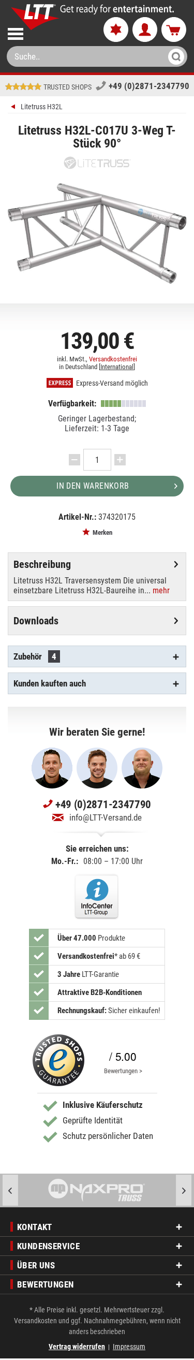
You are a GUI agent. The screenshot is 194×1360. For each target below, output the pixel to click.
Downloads (35, 621)
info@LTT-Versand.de (105, 817)
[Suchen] (173, 56)
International (116, 367)
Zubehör (34, 656)
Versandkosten (35, 1321)
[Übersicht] (14, 108)
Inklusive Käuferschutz (103, 1105)
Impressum (129, 1346)
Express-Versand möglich (111, 383)
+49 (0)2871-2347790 (149, 86)
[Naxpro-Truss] (97, 1190)
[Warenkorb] (173, 30)
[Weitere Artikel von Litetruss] (97, 162)
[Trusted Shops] (58, 1060)
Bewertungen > (123, 1071)
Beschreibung (42, 564)
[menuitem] (47, 32)
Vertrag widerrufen (77, 1346)
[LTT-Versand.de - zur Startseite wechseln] (35, 17)
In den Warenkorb (92, 486)
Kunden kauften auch (49, 683)
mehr (160, 590)
